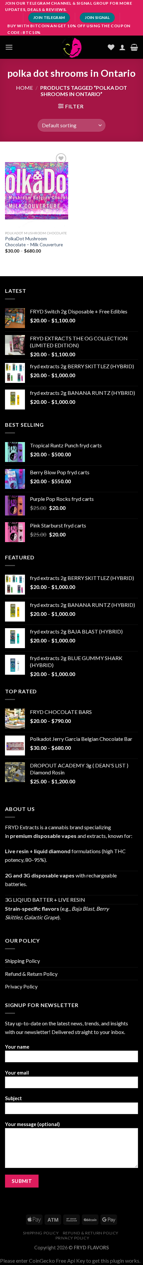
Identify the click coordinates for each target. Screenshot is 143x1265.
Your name (17, 1047)
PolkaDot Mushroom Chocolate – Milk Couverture (34, 241)
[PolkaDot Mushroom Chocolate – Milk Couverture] (36, 189)
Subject (13, 1098)
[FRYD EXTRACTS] (71, 47)
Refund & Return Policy (31, 974)
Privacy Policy (21, 986)
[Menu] (9, 47)
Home (24, 87)
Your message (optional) (32, 1124)
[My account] (122, 47)
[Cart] (134, 47)
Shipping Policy (22, 961)
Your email (17, 1073)
